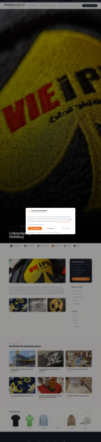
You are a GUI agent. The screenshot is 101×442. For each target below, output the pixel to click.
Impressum (39, 232)
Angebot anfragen (89, 5)
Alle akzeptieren (35, 228)
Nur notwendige (66, 228)
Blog (17, 226)
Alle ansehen (88, 411)
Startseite (11, 226)
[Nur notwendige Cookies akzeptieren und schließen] (72, 211)
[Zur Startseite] (14, 6)
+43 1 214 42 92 (8, 1)
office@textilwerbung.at (17, 1)
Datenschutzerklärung (64, 221)
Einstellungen (50, 228)
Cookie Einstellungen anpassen (36, 224)
